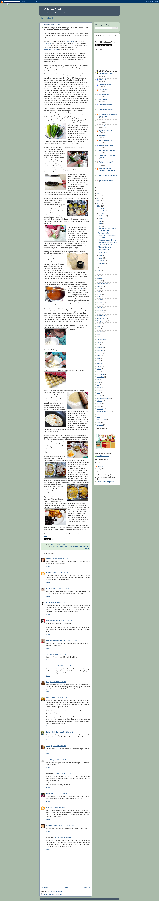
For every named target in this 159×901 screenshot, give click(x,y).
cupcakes (100, 310)
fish (98, 337)
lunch (98, 358)
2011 (99, 203)
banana (99, 270)
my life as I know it (105, 131)
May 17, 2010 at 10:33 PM (63, 837)
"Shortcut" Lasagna (104, 247)
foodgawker (103, 99)
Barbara (67, 41)
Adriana (48, 558)
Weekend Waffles (103, 233)
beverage (99, 278)
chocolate (100, 302)
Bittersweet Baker (105, 85)
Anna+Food (47, 43)
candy (98, 291)
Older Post (87, 887)
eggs (98, 334)
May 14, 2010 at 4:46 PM (58, 682)
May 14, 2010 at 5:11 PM (59, 697)
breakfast (100, 286)
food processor (101, 339)
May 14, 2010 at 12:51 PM (71, 640)
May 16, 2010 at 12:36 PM (59, 793)
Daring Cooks (63, 546)
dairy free (100, 313)
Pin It (53, 539)
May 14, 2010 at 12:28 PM (63, 620)
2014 (99, 196)
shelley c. (54, 544)
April (100, 255)
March (101, 258)
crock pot (100, 307)
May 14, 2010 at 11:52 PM (67, 732)
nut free (99, 369)
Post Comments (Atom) (57, 891)
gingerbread (100, 347)
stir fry (99, 414)
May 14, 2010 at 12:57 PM (57, 654)
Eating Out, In (102, 252)
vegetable (86, 548)
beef (98, 275)
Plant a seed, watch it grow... (107, 240)
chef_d (48, 760)
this (81, 288)
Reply (48, 566)
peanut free (100, 377)
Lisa (47, 807)
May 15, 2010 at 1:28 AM (58, 746)
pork (98, 385)
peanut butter (101, 374)
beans (98, 273)
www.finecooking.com (51, 49)
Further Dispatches (105, 104)
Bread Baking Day (102, 283)
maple (98, 361)
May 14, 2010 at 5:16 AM (60, 558)
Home (42, 18)
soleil (48, 746)
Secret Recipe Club (103, 398)
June (100, 224)
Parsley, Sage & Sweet (106, 145)
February (102, 260)
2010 (99, 206)
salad (98, 393)
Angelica (49, 588)
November (102, 211)
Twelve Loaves (101, 419)
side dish (99, 401)
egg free (99, 331)
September (102, 216)
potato (99, 387)
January (101, 263)
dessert (99, 323)
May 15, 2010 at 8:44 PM (63, 773)
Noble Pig (102, 136)
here (45, 536)
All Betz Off (103, 80)
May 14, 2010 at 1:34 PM (63, 666)
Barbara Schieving (52, 732)
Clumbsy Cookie (51, 825)
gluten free (100, 350)
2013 (99, 198)
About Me (50, 18)
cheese (99, 294)
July (100, 221)
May (100, 226)
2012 (99, 201)
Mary (47, 682)
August (101, 218)
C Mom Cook (53, 9)
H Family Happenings (106, 109)
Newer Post (44, 887)
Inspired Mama (104, 121)
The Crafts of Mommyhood (108, 175)
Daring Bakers (101, 315)
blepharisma (50, 620)
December (102, 208)
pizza (98, 382)
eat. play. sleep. (104, 94)
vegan (98, 422)
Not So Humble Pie (105, 140)
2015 (99, 193)
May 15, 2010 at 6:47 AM (59, 760)
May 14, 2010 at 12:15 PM (59, 602)
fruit (98, 345)
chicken (55, 546)
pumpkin (99, 390)
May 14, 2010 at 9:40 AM (60, 572)
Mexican (85, 546)
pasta (98, 371)
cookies (99, 305)
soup (98, 406)
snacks (99, 403)
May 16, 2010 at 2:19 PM (57, 807)
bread (98, 281)
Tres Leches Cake (104, 249)
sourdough (100, 409)
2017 (99, 190)
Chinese (99, 299)
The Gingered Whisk (106, 180)
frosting (99, 342)
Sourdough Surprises (103, 411)
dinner (80, 546)
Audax (48, 602)
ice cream (100, 353)
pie (98, 379)
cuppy (48, 697)
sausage (99, 395)
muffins (99, 366)
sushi (98, 417)
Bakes (72, 41)
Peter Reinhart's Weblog (107, 150)
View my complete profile (105, 482)
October (101, 213)
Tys (47, 654)
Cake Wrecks (103, 90)
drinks (98, 329)
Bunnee (48, 572)
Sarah (48, 793)
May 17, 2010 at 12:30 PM (66, 825)
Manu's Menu (103, 126)
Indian (98, 355)
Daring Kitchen (73, 546)
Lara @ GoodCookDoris (54, 640)
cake (98, 289)
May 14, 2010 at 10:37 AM (61, 588)
